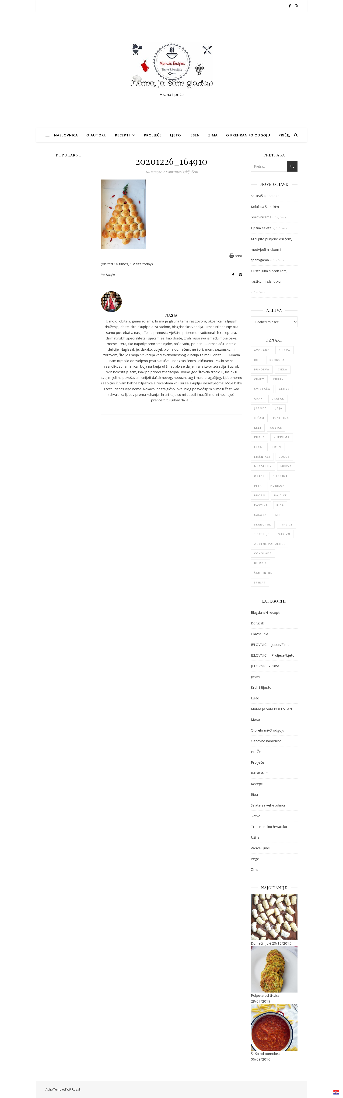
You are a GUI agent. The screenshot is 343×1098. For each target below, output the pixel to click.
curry (278, 379)
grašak (278, 398)
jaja (278, 408)
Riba (254, 794)
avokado (262, 350)
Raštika (261, 505)
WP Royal (73, 1089)
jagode (260, 408)
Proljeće (153, 135)
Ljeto (175, 135)
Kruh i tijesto (261, 687)
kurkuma (282, 437)
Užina (255, 837)
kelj (257, 427)
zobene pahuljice (270, 544)
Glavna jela (259, 633)
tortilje (262, 534)
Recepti (122, 135)
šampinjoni (264, 573)
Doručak (257, 623)
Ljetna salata (261, 228)
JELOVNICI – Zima (265, 666)
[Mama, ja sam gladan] (171, 65)
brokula (277, 360)
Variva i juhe (260, 848)
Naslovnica (66, 135)
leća (258, 447)
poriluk (277, 485)
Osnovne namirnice (266, 741)
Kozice (276, 427)
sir (278, 514)
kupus (259, 437)
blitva (284, 350)
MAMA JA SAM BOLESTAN (271, 708)
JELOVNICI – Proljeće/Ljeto (272, 655)
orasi (259, 476)
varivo (284, 534)
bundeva (261, 369)
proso (260, 495)
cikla (282, 369)
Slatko (255, 815)
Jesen (194, 135)
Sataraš (257, 195)
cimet (259, 379)
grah (258, 398)
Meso (255, 719)
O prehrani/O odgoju (248, 135)
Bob (257, 360)
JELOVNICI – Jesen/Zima (270, 644)
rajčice (280, 495)
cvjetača (262, 388)
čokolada (263, 553)
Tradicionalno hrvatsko (269, 826)
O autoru (96, 135)
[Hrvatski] (336, 1092)
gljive (284, 388)
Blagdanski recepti (265, 612)
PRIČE (284, 135)
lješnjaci (262, 456)
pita (258, 485)
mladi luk (263, 466)
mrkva (286, 466)
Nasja (110, 274)
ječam (259, 418)
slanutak (262, 524)
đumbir (260, 563)
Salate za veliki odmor (268, 805)
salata (260, 514)
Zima (213, 135)
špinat (260, 582)
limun (276, 447)
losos (284, 456)
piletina (280, 476)
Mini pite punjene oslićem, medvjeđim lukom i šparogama (271, 249)
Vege (255, 858)
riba (280, 505)
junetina (281, 418)
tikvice (286, 524)
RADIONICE (260, 773)
